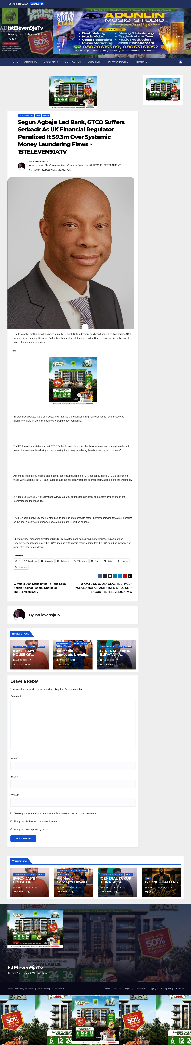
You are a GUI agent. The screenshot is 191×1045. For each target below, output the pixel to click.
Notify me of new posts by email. (31, 829)
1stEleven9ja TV (26, 115)
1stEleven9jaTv (25, 28)
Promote (141, 61)
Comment (16, 696)
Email (14, 776)
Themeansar (59, 988)
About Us (30, 61)
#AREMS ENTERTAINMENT (105, 165)
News (38, 115)
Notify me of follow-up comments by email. (36, 821)
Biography (51, 61)
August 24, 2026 (156, 888)
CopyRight (95, 61)
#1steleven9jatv (57, 165)
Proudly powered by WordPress (21, 988)
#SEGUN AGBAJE (61, 170)
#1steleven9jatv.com (77, 165)
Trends (46, 115)
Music (148, 878)
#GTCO (46, 170)
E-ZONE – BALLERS (161, 882)
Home (14, 61)
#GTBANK (34, 170)
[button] (175, 61)
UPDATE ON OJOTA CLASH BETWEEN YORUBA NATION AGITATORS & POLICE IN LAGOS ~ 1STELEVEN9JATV (104, 587)
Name (14, 758)
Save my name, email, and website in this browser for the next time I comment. (55, 813)
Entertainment (80, 643)
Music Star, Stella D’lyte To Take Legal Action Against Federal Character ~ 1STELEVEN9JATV (39, 587)
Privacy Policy (118, 61)
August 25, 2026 (24, 888)
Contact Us (73, 61)
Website (14, 795)
